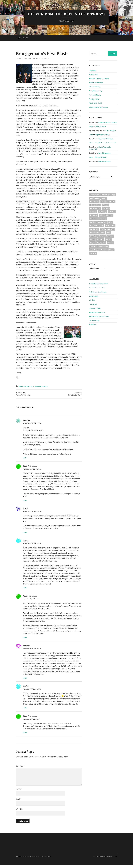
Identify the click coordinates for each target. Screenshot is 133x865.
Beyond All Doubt (101, 157)
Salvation (93, 246)
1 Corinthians (94, 194)
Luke (102, 232)
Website (19, 809)
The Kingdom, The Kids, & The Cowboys (66, 14)
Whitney (110, 250)
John (112, 225)
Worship (93, 253)
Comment (20, 766)
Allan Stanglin (22, 38)
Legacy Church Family (107, 229)
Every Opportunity (95, 91)
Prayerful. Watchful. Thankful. (99, 79)
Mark (108, 232)
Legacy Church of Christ (97, 312)
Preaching (100, 239)
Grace (110, 222)
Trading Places (94, 99)
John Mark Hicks (94, 308)
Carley (104, 198)
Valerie (103, 250)
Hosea (37, 386)
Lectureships (43, 386)
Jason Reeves (93, 296)
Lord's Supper (94, 232)
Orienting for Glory (75, 394)
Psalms (92, 243)
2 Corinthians (105, 194)
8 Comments (45, 58)
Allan (35, 58)
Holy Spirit (93, 225)
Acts (113, 194)
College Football (95, 208)
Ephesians (112, 212)
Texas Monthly (94, 320)
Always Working (94, 87)
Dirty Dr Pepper (100, 126)
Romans (110, 243)
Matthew (93, 236)
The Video (92, 70)
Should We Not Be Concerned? (105, 143)
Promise (108, 239)
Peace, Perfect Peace (23, 394)
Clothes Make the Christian (98, 107)
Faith (101, 215)
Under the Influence (96, 82)
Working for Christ (95, 103)
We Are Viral (93, 74)
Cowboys (93, 212)
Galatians (103, 219)
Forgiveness (93, 219)
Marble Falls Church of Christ (99, 316)
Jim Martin (93, 304)
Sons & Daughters (104, 153)
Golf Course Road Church (98, 222)
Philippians (109, 236)
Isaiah (101, 225)
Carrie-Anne (94, 201)
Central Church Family (107, 201)
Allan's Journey (24, 386)
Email (18, 799)
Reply (25, 458)
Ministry (101, 236)
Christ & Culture (95, 205)
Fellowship (109, 215)
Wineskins (92, 324)
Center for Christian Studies (98, 284)
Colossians (106, 208)
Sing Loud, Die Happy (102, 135)
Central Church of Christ (97, 288)
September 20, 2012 (23, 58)
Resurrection (101, 243)
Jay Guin (92, 300)
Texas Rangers (94, 250)
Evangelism (93, 215)
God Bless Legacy (95, 95)
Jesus (107, 225)
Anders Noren (106, 856)
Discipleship (102, 212)
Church (32, 386)
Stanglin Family (103, 246)
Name (18, 789)
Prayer (92, 239)
